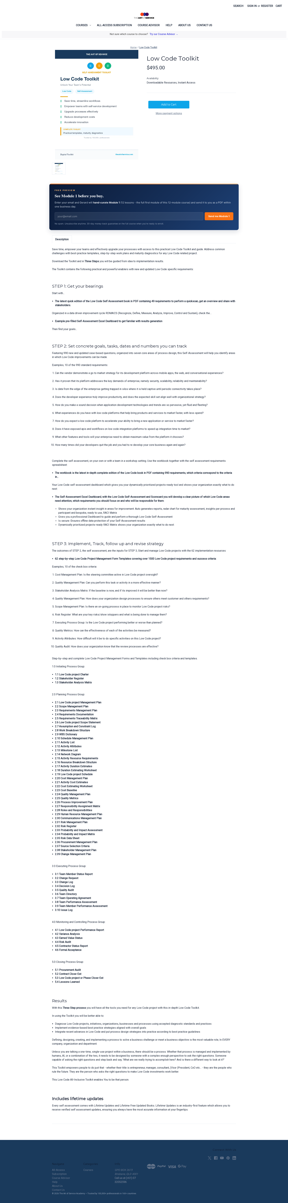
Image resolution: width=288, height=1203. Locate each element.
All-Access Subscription (114, 25)
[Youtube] (222, 1158)
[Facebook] (216, 1158)
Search (238, 5)
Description (62, 239)
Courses (82, 25)
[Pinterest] (228, 1158)
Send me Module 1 (219, 216)
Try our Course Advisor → (164, 34)
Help (169, 25)
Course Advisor (149, 25)
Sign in (252, 5)
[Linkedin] (234, 1158)
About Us (184, 25)
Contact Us (204, 25)
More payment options (169, 113)
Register (267, 5)
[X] (209, 1158)
